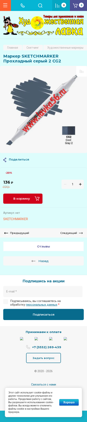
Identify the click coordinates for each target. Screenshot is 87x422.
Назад (43, 261)
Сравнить (81, 71)
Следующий (68, 233)
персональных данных (41, 304)
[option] (43, 109)
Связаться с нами (43, 384)
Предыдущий (19, 233)
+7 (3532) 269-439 (46, 347)
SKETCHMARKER (15, 219)
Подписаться (43, 314)
